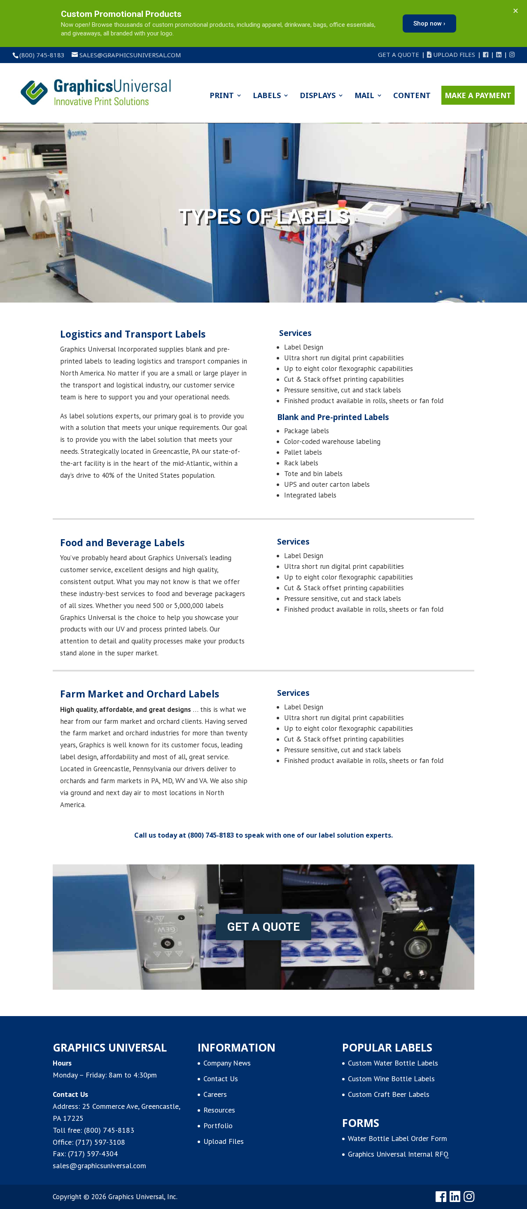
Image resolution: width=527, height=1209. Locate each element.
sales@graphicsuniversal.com (99, 1165)
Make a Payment (478, 95)
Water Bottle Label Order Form (397, 1138)
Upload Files (453, 55)
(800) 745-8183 (211, 835)
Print (222, 96)
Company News (227, 1063)
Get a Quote (398, 55)
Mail (364, 96)
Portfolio (218, 1125)
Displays (318, 96)
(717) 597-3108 (100, 1142)
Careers (215, 1094)
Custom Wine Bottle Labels (391, 1078)
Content (412, 96)
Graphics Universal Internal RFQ (398, 1154)
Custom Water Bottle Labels (393, 1063)
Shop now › (429, 23)
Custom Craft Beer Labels (388, 1094)
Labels (267, 96)
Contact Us (220, 1078)
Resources (219, 1110)
